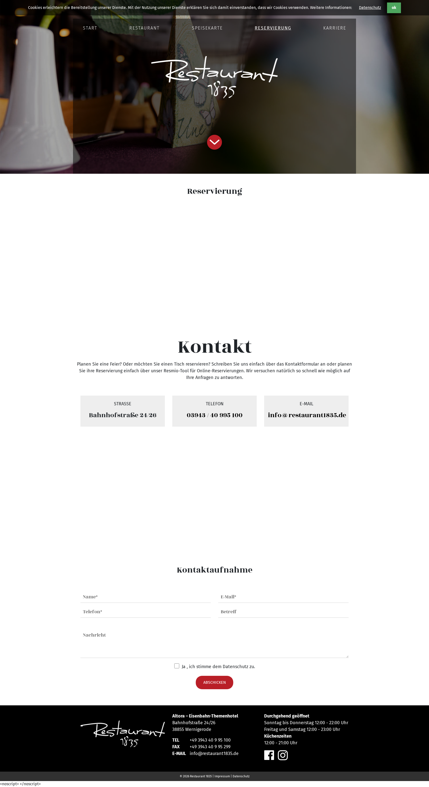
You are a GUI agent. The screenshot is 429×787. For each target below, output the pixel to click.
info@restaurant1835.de (307, 415)
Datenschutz (370, 7)
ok (394, 7)
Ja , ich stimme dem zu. (218, 666)
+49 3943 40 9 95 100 (210, 740)
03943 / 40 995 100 (215, 415)
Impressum (222, 776)
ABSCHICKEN (214, 682)
